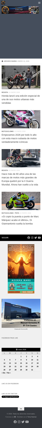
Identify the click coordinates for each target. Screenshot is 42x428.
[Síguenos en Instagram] (32, 237)
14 (15, 363)
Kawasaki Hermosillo (21, 329)
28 (15, 370)
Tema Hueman (32, 417)
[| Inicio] (3, 3)
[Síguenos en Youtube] (39, 237)
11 (37, 360)
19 (4, 366)
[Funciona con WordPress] (15, 417)
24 (32, 366)
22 (21, 366)
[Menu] (39, 2)
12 (4, 363)
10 (32, 360)
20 (10, 366)
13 (10, 363)
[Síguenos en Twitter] (35, 237)
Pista (17, 213)
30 (26, 370)
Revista (5, 92)
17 (32, 363)
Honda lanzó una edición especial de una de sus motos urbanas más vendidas (21, 99)
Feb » (9, 373)
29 (21, 370)
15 (21, 363)
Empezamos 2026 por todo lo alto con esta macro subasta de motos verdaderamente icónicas (19, 138)
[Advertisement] (21, 37)
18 (37, 363)
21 (15, 366)
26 (4, 370)
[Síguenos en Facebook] (28, 237)
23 (26, 366)
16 (26, 363)
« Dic (3, 373)
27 (10, 370)
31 (32, 370)
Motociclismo (8, 131)
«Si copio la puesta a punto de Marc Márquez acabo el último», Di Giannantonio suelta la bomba (20, 220)
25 (37, 366)
